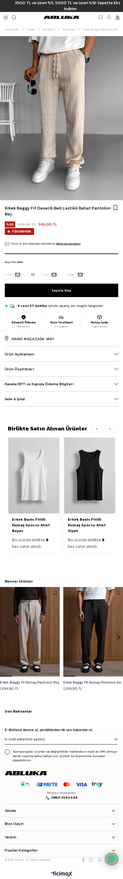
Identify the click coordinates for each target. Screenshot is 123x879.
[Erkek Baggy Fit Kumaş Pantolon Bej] (30, 632)
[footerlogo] (31, 773)
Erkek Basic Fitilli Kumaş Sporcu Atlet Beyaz (31, 524)
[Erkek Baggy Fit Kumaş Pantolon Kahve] (93, 632)
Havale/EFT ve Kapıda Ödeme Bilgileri (39, 384)
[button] (6, 676)
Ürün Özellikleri (19, 369)
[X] (99, 859)
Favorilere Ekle (55, 593)
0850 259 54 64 (64, 797)
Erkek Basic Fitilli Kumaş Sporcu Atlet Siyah (87, 524)
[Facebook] (83, 859)
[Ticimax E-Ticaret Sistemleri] (61, 874)
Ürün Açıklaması (19, 354)
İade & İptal (15, 399)
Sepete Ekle (30, 682)
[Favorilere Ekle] (115, 207)
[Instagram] (91, 859)
